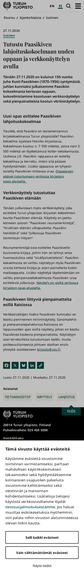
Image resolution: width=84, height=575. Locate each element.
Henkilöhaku (13, 438)
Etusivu (9, 17)
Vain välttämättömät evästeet (42, 552)
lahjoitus (66, 397)
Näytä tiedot (42, 565)
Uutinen (52, 17)
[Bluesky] (23, 365)
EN (52, 6)
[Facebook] (6, 365)
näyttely (44, 397)
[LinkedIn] (31, 365)
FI (60, 6)
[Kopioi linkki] (40, 365)
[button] (78, 6)
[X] (15, 365)
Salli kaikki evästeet (42, 537)
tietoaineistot (18, 397)
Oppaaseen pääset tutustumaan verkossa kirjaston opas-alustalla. (38, 176)
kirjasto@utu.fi (48, 349)
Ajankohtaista (30, 17)
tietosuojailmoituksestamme (30, 506)
